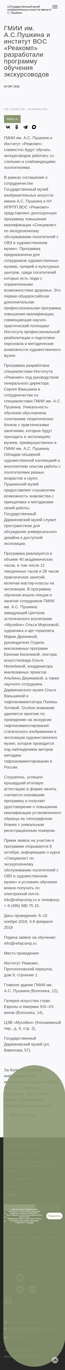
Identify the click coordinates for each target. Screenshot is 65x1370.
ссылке (30, 1222)
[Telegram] (25, 127)
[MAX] (34, 127)
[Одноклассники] (17, 127)
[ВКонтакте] (8, 127)
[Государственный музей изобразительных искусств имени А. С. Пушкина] (29, 12)
